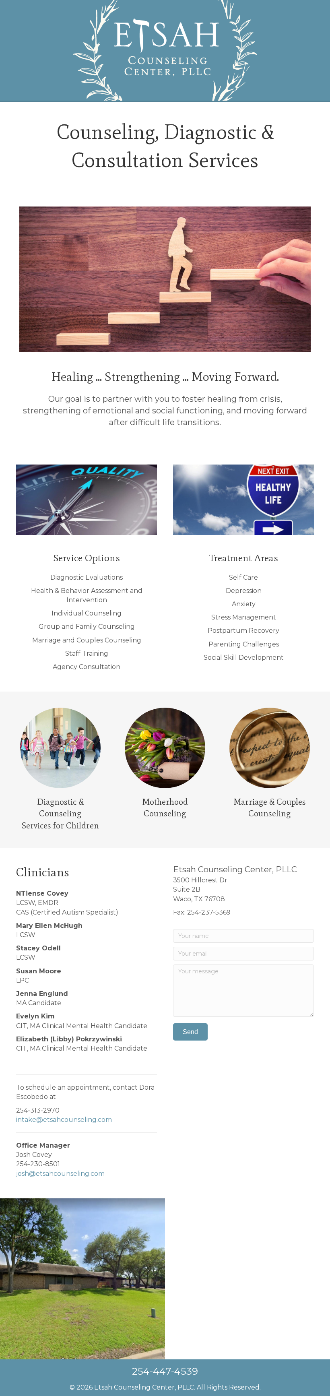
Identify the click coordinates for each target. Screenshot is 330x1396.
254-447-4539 (165, 1371)
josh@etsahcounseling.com (60, 1173)
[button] (190, 1032)
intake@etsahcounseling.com (64, 1119)
